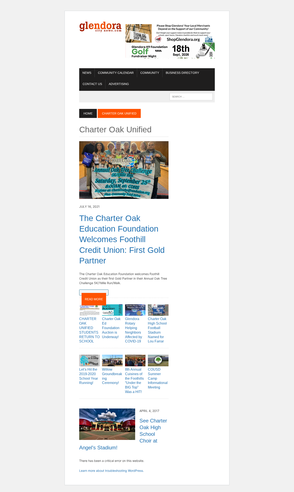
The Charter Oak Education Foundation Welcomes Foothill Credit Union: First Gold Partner (122, 239)
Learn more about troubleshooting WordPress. (111, 470)
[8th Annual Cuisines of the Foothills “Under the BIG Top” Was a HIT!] (135, 363)
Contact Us (92, 84)
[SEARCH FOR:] (191, 96)
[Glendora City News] (100, 26)
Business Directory (182, 72)
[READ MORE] (93, 292)
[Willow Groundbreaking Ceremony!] (112, 363)
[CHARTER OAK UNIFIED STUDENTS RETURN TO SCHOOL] (89, 313)
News (86, 72)
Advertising (119, 84)
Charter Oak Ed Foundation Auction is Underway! (111, 328)
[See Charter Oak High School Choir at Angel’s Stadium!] (107, 437)
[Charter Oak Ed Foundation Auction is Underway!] (112, 313)
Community (149, 72)
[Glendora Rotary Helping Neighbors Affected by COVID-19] (135, 313)
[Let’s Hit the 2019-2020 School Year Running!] (89, 363)
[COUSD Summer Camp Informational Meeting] (158, 363)
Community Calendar (116, 72)
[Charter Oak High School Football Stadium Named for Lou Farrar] (158, 313)
